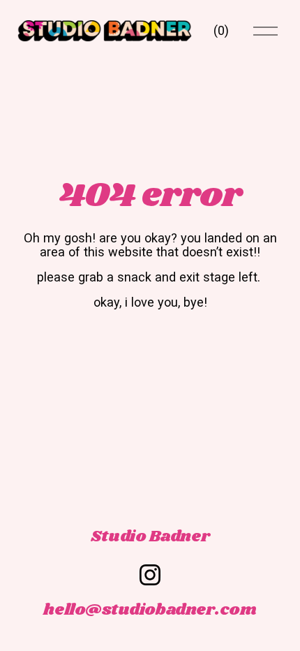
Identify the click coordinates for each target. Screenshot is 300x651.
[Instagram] (150, 575)
